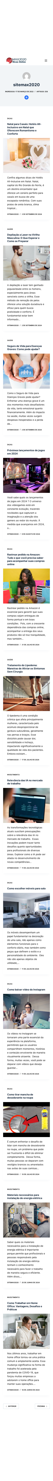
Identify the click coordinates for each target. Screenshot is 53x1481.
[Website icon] (26, 97)
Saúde (10, 229)
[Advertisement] (26, 27)
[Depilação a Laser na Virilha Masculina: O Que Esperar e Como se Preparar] (26, 263)
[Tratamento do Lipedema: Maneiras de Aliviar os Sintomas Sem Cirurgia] (26, 693)
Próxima (41, 1406)
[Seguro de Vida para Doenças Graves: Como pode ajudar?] (26, 371)
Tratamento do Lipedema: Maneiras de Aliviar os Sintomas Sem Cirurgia (26, 668)
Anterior (12, 1406)
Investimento (13, 775)
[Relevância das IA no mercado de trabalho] (26, 805)
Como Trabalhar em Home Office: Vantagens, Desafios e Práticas (24, 1306)
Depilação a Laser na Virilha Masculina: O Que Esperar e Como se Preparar (23, 238)
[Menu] (46, 60)
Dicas (9, 118)
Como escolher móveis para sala (26, 888)
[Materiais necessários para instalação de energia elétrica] (26, 1220)
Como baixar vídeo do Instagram (26, 989)
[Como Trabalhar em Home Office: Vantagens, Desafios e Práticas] (26, 1331)
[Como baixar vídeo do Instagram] (26, 1011)
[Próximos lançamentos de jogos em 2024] (26, 475)
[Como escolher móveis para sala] (26, 910)
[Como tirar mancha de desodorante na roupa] (26, 1119)
